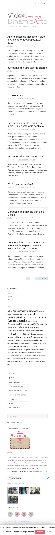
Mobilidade (34, 331)
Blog (33, 46)
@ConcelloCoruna (13, 477)
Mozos (40, 331)
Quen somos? (14, 382)
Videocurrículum (33, 347)
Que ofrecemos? (16, 386)
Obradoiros (29, 334)
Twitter (17, 514)
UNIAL (10, 347)
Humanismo (13, 330)
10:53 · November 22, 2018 (15, 456)
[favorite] (48, 456)
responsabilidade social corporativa (18, 343)
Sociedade (34, 343)
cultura (29, 321)
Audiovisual (27, 314)
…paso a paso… (17, 95)
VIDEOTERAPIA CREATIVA (18, 390)
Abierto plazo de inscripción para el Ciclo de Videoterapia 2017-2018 (26, 39)
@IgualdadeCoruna (27, 477)
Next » (44, 278)
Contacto (13, 399)
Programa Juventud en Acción (17, 340)
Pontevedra (39, 334)
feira (16, 327)
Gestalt (27, 327)
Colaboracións (15, 408)
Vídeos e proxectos (17, 395)
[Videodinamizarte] (9, 463)
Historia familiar (35, 327)
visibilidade (37, 361)
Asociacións (15, 314)
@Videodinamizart (16, 463)
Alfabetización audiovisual (25, 311)
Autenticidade (15, 317)
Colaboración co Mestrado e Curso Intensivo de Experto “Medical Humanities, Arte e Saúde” (27, 245)
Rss (31, 514)
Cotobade (42, 318)
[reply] (44, 456)
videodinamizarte (12, 361)
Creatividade (17, 321)
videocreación (21, 347)
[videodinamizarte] (27, 17)
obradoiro (15, 333)
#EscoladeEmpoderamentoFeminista (19, 474)
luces (28, 330)
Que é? (12, 378)
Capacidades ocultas (30, 318)
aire (9, 310)
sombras (42, 343)
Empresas (10, 327)
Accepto (40, 532)
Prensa (9, 296)
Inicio (11, 373)
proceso (27, 337)
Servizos (10, 299)
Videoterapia (26, 361)
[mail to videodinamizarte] (19, 437)
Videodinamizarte (23, 46)
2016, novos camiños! (20, 184)
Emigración (42, 324)
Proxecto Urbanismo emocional (25, 156)
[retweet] (46, 456)
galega (21, 327)
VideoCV (35, 358)
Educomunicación (27, 324)
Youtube (24, 514)
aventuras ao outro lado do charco (27, 67)
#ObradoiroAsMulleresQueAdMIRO (18, 472)
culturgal (34, 321)
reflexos (38, 340)
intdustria (22, 331)
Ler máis (49, 532)
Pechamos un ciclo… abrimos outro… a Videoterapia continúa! (25, 124)
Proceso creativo (39, 337)
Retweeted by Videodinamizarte (33, 456)
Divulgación (13, 324)
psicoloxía (30, 340)
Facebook (10, 514)
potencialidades (15, 337)
